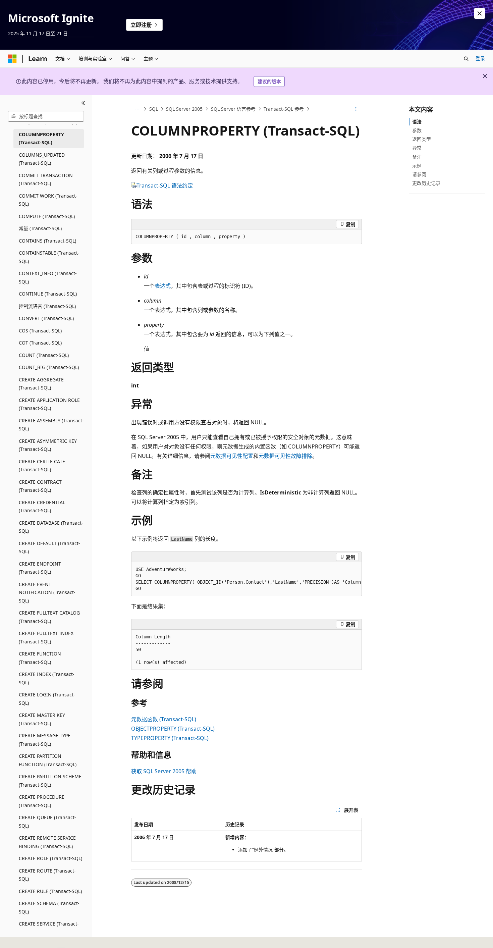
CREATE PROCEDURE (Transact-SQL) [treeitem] (41, 801)
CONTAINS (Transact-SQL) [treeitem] (47, 241)
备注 (417, 157)
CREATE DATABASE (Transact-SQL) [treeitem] (51, 527)
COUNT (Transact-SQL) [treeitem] (44, 355)
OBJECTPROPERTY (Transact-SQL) (173, 728)
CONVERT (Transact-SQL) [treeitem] (46, 318)
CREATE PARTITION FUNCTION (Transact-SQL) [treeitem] (47, 760)
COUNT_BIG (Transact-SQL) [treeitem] (49, 367)
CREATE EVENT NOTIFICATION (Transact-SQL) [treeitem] (47, 592)
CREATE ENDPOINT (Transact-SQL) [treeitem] (40, 568)
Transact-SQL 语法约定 (164, 185)
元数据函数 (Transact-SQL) (163, 719)
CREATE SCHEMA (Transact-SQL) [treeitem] (49, 907)
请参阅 (419, 174)
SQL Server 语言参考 (233, 109)
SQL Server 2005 (184, 109)
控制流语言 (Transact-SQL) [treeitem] (47, 306)
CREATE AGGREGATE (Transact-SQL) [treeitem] (41, 383)
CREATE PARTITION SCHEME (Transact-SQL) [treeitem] (50, 780)
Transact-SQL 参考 (284, 109)
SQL (153, 109)
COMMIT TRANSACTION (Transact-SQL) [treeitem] (46, 179)
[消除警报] (479, 13)
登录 (480, 58)
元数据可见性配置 (231, 456)
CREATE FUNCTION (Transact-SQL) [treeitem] (40, 657)
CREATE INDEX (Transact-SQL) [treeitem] (46, 678)
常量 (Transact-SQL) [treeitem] (40, 228)
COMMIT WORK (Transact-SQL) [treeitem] (48, 200)
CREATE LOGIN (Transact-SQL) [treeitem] (47, 698)
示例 (417, 165)
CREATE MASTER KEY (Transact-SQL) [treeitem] (42, 719)
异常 (417, 148)
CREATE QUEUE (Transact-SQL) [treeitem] (47, 821)
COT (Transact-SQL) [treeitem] (40, 342)
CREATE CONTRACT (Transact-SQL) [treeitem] (40, 486)
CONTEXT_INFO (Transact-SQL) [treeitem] (48, 277)
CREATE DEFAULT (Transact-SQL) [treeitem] (49, 547)
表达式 (163, 285)
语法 (417, 121)
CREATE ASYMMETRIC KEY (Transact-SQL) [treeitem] (48, 445)
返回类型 (421, 139)
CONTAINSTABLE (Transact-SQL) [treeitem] (49, 257)
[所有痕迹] (137, 109)
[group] (246, 579)
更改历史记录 (426, 183)
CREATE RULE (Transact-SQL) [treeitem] (50, 891)
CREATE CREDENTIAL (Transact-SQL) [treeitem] (42, 506)
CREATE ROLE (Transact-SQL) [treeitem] (50, 858)
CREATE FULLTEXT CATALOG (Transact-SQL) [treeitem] (49, 617)
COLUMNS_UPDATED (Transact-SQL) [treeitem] (42, 159)
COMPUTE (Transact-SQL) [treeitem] (47, 216)
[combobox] (46, 116)
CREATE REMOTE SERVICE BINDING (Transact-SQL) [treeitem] (47, 842)
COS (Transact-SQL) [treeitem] (40, 330)
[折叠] (83, 103)
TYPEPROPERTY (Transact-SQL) (170, 738)
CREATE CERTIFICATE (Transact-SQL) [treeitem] (42, 465)
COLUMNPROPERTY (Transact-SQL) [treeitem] (41, 138)
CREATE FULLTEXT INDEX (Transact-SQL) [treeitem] (46, 637)
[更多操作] (356, 109)
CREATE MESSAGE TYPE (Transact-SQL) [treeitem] (44, 739)
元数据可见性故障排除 (285, 456)
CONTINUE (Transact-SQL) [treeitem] (48, 294)
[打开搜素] (466, 59)
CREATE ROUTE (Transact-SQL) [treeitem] (47, 874)
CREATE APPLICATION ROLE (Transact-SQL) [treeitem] (49, 404)
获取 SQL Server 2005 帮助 (164, 771)
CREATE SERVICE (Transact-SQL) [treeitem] (49, 927)
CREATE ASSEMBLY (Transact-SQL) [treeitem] (51, 424)
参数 (417, 130)
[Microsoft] (12, 58)
